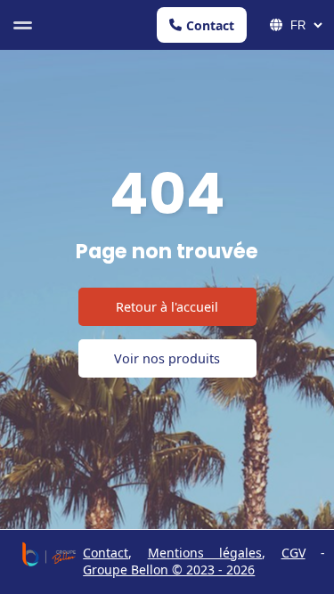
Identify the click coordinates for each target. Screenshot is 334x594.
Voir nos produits (167, 358)
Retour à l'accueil (167, 306)
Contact (210, 25)
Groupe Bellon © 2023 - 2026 (169, 569)
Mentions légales (205, 552)
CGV (293, 552)
